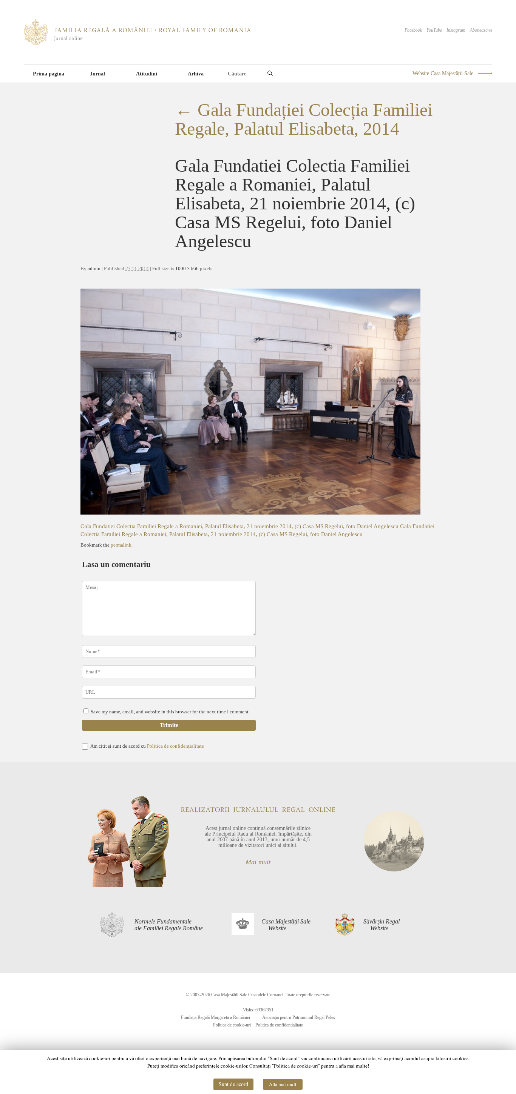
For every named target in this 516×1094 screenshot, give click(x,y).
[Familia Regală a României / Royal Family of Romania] (137, 43)
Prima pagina (48, 74)
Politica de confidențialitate (175, 746)
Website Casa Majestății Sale (442, 73)
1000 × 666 (187, 268)
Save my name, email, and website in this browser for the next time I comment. (170, 711)
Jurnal (97, 74)
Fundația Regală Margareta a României (215, 1017)
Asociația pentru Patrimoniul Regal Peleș (298, 1017)
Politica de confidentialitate (279, 1025)
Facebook (413, 30)
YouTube (434, 30)
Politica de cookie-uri (232, 1025)
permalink (121, 545)
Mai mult (258, 862)
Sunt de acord (233, 1084)
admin (94, 268)
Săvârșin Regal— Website (381, 924)
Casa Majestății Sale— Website (286, 924)
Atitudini (146, 74)
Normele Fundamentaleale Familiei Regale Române (168, 924)
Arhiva (196, 74)
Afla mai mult (283, 1084)
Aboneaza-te (481, 30)
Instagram (455, 30)
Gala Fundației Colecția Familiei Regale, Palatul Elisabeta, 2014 (304, 119)
